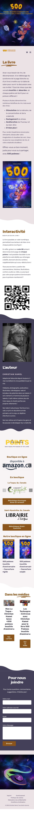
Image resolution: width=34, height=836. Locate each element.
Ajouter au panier (25, 547)
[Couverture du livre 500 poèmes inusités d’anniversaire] (17, 184)
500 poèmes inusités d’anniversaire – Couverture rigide (9, 566)
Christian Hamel (13, 805)
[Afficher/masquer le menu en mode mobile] (30, 52)
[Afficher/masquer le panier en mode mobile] (27, 52)
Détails (9, 549)
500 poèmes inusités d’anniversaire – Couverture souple (26, 566)
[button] (4, 184)
